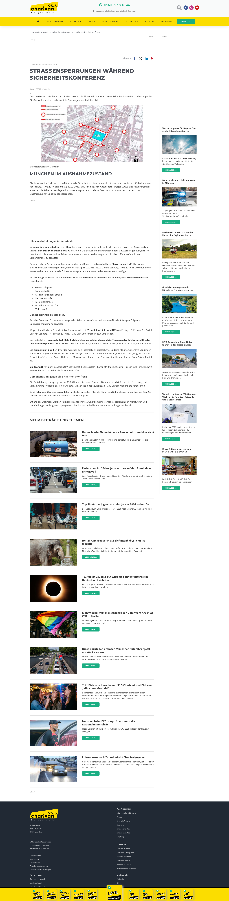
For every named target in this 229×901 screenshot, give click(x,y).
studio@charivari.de (43, 842)
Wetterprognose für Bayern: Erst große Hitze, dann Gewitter (179, 129)
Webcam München (124, 864)
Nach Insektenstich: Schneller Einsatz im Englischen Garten (177, 233)
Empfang (120, 837)
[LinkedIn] (146, 58)
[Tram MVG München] (179, 350)
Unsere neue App (123, 833)
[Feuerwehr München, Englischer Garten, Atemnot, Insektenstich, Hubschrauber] (179, 240)
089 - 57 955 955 (42, 845)
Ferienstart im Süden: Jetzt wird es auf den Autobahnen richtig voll (117, 470)
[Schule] (179, 456)
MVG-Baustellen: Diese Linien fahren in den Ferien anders (177, 343)
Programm (121, 817)
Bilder (119, 883)
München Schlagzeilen (125, 853)
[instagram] (191, 7)
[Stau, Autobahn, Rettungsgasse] (53, 467)
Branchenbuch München (126, 868)
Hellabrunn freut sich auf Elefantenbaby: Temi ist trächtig (113, 542)
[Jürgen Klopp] (53, 720)
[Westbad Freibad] (179, 295)
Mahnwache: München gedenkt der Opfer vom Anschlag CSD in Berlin (117, 614)
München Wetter (123, 860)
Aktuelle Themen (123, 849)
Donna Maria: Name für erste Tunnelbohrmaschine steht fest (118, 433)
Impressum (34, 859)
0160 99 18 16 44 (45, 849)
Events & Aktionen (124, 821)
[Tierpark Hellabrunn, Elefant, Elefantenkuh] (53, 540)
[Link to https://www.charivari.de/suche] (179, 8)
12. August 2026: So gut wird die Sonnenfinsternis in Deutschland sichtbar (115, 578)
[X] (140, 58)
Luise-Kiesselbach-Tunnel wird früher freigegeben (113, 757)
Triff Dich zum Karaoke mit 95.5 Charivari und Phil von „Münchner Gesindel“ (117, 686)
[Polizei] (179, 188)
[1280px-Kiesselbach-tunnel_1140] (53, 756)
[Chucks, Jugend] (53, 503)
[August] (179, 404)
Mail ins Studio (35, 855)
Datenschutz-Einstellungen (40, 869)
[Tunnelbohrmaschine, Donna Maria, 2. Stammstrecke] (53, 431)
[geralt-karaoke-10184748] (53, 684)
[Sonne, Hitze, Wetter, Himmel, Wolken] (179, 136)
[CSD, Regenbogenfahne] (53, 612)
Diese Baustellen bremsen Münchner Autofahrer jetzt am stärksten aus (116, 650)
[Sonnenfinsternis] (53, 576)
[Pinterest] (151, 58)
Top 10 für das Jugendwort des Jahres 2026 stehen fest (116, 504)
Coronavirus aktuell (37, 879)
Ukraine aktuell (35, 883)
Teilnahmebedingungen (39, 866)
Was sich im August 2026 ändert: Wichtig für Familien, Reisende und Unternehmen (179, 397)
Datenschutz (35, 862)
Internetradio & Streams (126, 813)
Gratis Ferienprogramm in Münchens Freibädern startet (177, 288)
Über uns (120, 825)
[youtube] (197, 7)
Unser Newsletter (123, 829)
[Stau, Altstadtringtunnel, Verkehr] (53, 648)
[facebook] (186, 7)
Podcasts (120, 879)
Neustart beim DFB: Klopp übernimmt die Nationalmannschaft (108, 722)
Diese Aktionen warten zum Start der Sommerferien (176, 450)
